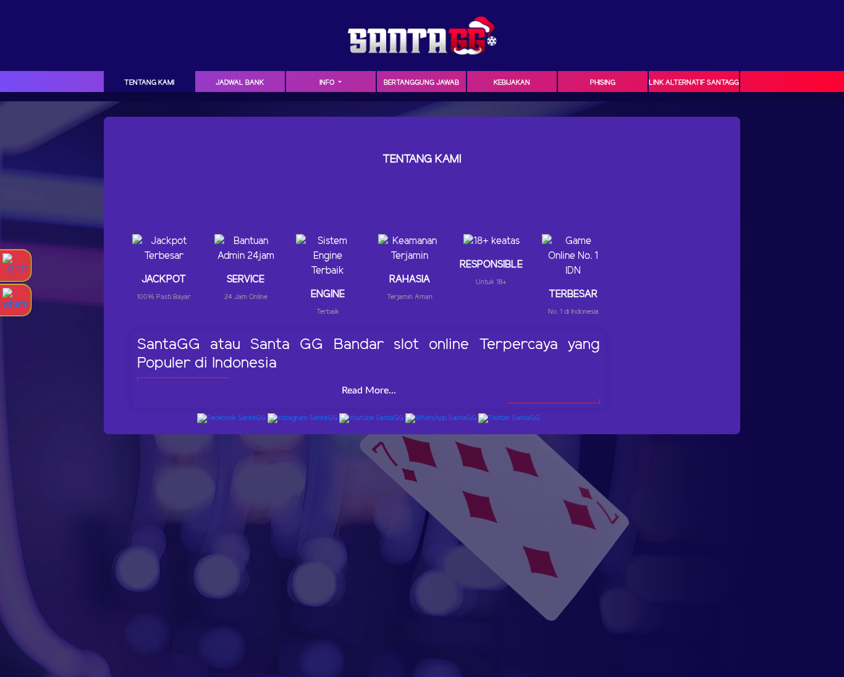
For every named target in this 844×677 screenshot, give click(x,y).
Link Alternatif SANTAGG (694, 82)
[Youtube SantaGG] (371, 418)
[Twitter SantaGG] (509, 418)
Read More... (369, 390)
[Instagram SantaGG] (302, 418)
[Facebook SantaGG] (231, 418)
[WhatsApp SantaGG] (440, 418)
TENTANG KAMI (149, 82)
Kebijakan (512, 82)
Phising (602, 82)
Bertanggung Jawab (421, 82)
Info (327, 82)
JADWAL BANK (240, 82)
